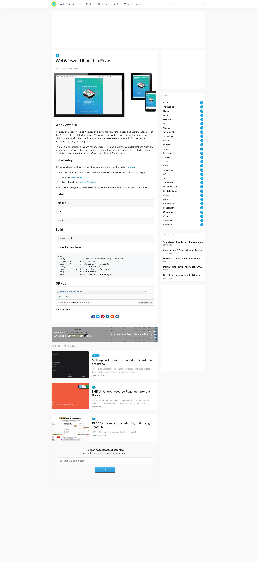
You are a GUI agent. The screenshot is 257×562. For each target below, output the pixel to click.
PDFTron (64, 291)
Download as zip (145, 303)
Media (89, 4)
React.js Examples (67, 4)
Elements (102, 4)
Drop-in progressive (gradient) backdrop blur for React (190, 275)
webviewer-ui (75, 291)
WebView (65, 309)
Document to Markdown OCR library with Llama (187, 267)
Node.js (130, 167)
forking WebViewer (88, 182)
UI (57, 55)
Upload (96, 356)
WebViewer (76, 177)
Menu (126, 4)
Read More (63, 297)
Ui (79, 4)
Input (115, 4)
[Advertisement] (128, 29)
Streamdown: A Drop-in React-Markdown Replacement (190, 250)
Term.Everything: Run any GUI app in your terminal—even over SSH (196, 242)
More (138, 4)
